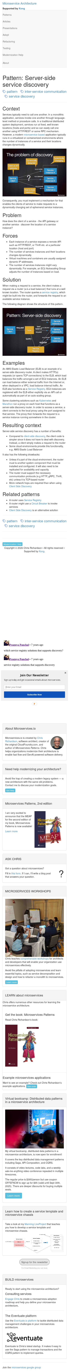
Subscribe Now (34, 694)
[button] (34, 675)
